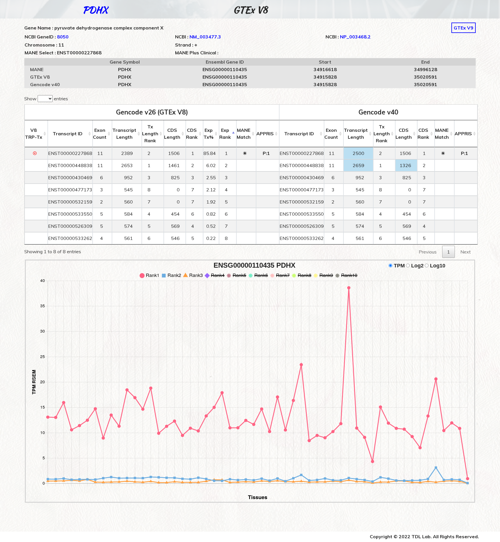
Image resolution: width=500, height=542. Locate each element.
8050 (63, 37)
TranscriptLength (124, 133)
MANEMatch (244, 133)
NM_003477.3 (205, 37)
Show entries (46, 98)
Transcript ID (67, 133)
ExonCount (99, 133)
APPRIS (265, 133)
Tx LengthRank (150, 133)
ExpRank (225, 133)
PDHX (95, 9)
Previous (428, 252)
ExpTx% (208, 133)
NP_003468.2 (355, 37)
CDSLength (172, 133)
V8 (33, 133)
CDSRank (192, 133)
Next (465, 252)
